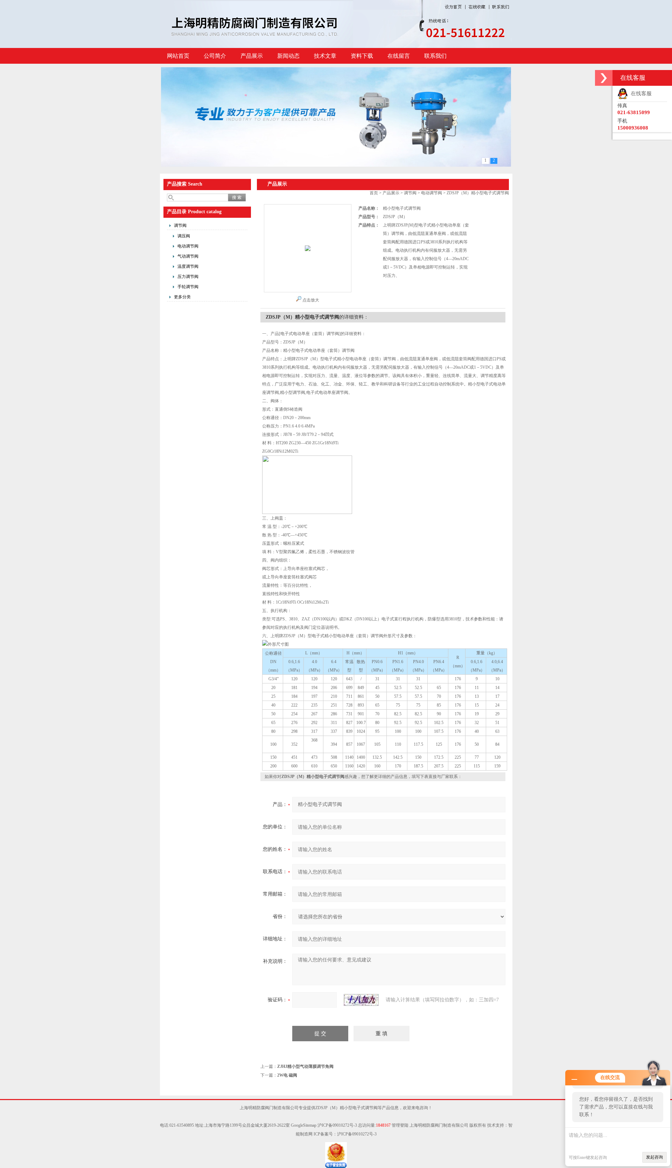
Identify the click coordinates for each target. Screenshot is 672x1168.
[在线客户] (603, 78)
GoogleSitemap (303, 1125)
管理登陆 (400, 1125)
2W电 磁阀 (287, 1075)
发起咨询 (654, 1157)
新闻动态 (288, 56)
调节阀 (180, 225)
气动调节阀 (187, 256)
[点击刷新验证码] (361, 1000)
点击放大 (310, 300)
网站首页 (178, 56)
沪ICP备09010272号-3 (337, 1125)
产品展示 (251, 56)
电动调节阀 (187, 246)
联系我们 (435, 56)
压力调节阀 (187, 276)
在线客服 (640, 93)
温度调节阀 (187, 266)
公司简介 (215, 56)
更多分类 (182, 296)
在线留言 (398, 56)
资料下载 (362, 56)
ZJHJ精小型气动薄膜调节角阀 (305, 1066)
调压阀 (183, 236)
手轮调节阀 (187, 286)
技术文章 (325, 56)
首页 (374, 192)
